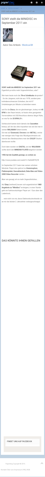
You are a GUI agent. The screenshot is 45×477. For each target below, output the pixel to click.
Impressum (18, 470)
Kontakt (3, 470)
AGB (28, 470)
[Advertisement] (22, 340)
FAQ (24, 470)
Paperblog (9, 464)
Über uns (10, 470)
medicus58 (27, 45)
